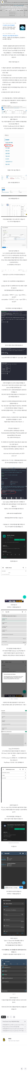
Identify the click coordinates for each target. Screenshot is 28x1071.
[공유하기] (7, 1017)
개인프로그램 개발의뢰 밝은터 (10, 35)
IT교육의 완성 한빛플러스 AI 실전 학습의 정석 (9, 25)
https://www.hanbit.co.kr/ (8, 23)
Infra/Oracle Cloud (18, 11)
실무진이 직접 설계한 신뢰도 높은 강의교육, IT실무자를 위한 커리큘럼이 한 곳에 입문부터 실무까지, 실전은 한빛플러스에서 (9, 28)
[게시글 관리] (11, 1017)
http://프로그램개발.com (8, 33)
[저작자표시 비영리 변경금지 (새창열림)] (18, 1016)
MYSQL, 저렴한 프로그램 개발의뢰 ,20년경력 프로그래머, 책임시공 (14, 38)
